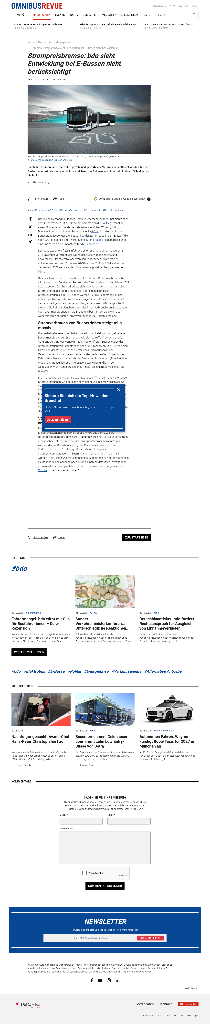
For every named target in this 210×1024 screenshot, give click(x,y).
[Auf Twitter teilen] (30, 226)
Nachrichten (42, 14)
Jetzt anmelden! (58, 419)
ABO (194, 5)
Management (63, 42)
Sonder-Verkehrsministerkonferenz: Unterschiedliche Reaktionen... (102, 624)
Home (31, 42)
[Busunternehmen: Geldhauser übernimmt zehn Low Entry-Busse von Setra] (105, 709)
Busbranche (92, 244)
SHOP (173, 5)
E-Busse (98, 239)
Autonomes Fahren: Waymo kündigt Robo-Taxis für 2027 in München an (166, 741)
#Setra (92, 730)
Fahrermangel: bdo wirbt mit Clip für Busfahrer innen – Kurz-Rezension (40, 624)
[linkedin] (117, 980)
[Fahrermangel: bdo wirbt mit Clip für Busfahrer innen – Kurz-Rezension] (41, 591)
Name (110, 814)
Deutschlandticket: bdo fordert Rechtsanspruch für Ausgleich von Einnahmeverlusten (166, 624)
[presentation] (196, 28)
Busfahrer (90, 14)
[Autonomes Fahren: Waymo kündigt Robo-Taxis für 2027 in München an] (169, 709)
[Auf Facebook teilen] (30, 219)
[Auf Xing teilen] (30, 241)
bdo (106, 219)
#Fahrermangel (33, 613)
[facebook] (92, 980)
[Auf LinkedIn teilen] (30, 234)
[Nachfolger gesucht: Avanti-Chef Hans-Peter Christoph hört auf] (41, 709)
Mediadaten (145, 1004)
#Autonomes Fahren (163, 730)
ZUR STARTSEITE (136, 537)
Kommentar (66, 828)
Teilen (61, 198)
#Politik (74, 671)
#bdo (19, 568)
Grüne (94, 231)
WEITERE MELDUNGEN (29, 652)
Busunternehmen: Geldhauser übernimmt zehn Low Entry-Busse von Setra (101, 741)
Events (60, 14)
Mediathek (109, 14)
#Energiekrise (96, 671)
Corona (42, 470)
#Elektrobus (34, 671)
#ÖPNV (93, 613)
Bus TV (73, 14)
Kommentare (40, 198)
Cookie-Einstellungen (189, 1015)
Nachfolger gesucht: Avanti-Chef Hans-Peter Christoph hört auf (40, 739)
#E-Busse (56, 671)
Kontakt (166, 1004)
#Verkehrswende (126, 671)
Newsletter (160, 5)
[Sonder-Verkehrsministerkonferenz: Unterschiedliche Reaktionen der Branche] (105, 591)
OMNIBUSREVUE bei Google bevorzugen (122, 198)
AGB (159, 1015)
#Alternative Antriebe (163, 671)
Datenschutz (170, 1015)
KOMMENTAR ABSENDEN (105, 885)
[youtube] (100, 980)
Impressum (148, 1015)
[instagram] (109, 980)
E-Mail (63, 814)
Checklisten (129, 14)
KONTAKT (184, 5)
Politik (105, 223)
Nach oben (190, 988)
